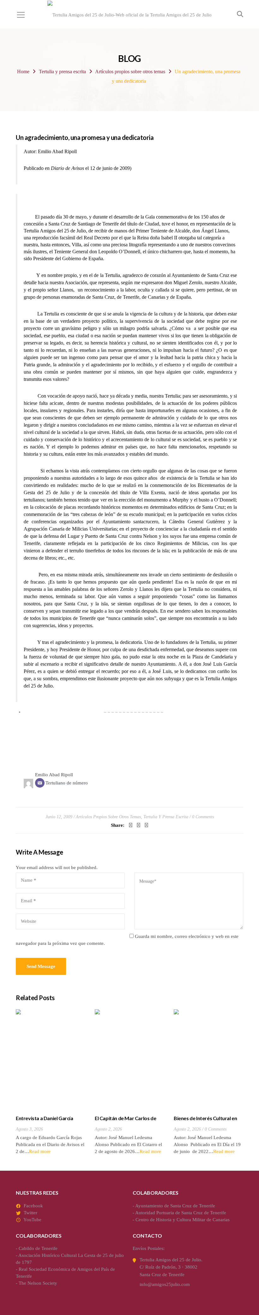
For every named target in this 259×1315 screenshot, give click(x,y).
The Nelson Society (38, 1283)
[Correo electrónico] (40, 783)
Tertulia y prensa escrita (62, 71)
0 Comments (203, 816)
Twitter (30, 1212)
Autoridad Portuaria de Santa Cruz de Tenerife (180, 1212)
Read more (40, 1151)
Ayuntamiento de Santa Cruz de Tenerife (175, 1205)
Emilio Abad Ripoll (54, 774)
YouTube (32, 1219)
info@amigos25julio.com (165, 1284)
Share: (117, 825)
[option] (50, 1082)
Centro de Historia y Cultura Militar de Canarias (183, 1219)
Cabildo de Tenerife (38, 1248)
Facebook (33, 1205)
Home (23, 71)
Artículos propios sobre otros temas (130, 71)
